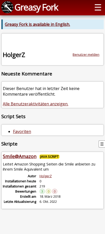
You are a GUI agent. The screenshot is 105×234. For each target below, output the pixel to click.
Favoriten (22, 131)
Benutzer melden (86, 54)
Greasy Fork (36, 7)
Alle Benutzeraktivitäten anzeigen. (35, 104)
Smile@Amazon (19, 156)
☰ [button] (98, 7)
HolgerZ (46, 176)
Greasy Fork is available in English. (37, 24)
